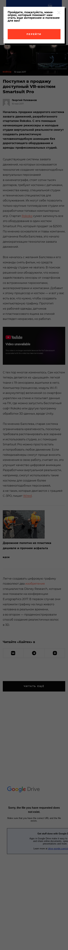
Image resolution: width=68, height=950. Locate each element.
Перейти (34, 34)
